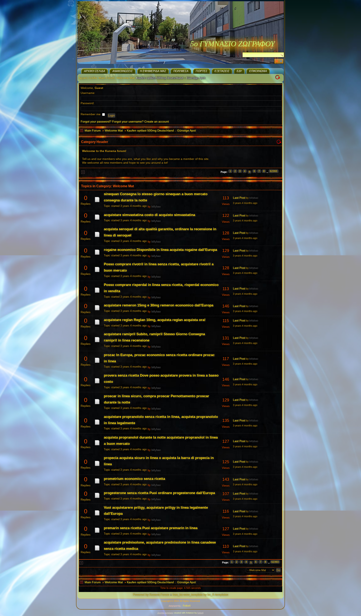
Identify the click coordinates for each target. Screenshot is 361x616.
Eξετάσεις (222, 71)
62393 (273, 171)
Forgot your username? (128, 121)
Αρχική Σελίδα (94, 71)
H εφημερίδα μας (153, 71)
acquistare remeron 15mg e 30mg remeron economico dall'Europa (158, 305)
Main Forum (107, 78)
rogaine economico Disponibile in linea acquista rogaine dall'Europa (160, 250)
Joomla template (165, 613)
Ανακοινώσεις (122, 71)
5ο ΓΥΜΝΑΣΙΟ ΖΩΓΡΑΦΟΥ (232, 44)
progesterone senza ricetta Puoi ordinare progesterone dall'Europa (159, 493)
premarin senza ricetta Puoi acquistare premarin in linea (150, 528)
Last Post (239, 197)
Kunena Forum (159, 594)
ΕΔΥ (239, 71)
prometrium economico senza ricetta (134, 479)
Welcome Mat (125, 78)
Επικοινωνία (258, 71)
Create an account (156, 121)
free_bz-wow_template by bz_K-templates (200, 594)
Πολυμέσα (180, 71)
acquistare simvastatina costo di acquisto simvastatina (149, 215)
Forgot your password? (96, 121)
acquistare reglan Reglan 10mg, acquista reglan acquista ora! (155, 320)
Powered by (141, 594)
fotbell (200, 613)
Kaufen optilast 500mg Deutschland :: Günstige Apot (161, 130)
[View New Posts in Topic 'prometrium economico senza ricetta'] (97, 483)
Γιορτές (201, 71)
